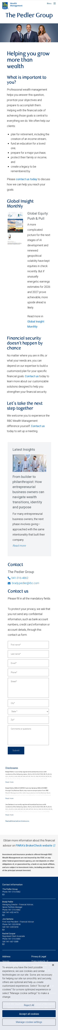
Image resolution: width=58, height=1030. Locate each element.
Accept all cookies (29, 1013)
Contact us (32, 376)
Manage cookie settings (29, 1022)
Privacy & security (38, 961)
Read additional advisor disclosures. (17, 821)
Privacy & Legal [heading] (38, 956)
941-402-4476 (12, 912)
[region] (29, 996)
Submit (16, 750)
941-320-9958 (14, 924)
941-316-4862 (19, 578)
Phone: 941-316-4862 (11, 891)
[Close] (53, 965)
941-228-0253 (12, 927)
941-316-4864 (14, 938)
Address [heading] (6, 956)
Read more (19, 545)
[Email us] (3, 894)
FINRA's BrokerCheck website (34, 845)
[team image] (29, 32)
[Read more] (9, 782)
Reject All (29, 1005)
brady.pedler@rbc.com (25, 583)
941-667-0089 (12, 941)
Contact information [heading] (12, 884)
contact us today (26, 179)
